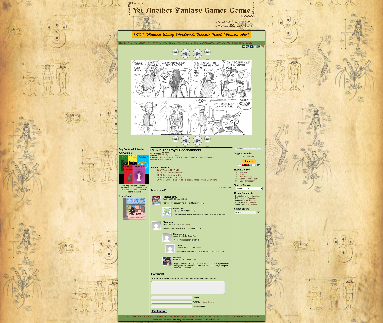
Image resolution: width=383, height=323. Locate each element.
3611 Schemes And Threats (246, 179)
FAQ (179, 43)
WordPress (186, 320)
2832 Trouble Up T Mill (168, 170)
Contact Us (223, 43)
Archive (132, 43)
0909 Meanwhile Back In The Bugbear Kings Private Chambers (187, 180)
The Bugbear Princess (205, 157)
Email (259, 46)
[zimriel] (170, 249)
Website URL (199, 306)
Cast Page (169, 43)
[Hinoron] (167, 265)
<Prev (185, 59)
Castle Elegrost (164, 159)
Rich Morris (167, 320)
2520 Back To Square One (169, 175)
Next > (197, 59)
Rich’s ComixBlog (204, 43)
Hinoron (177, 257)
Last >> (207, 59)
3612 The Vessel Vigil (244, 177)
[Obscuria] (156, 226)
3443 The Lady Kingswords (170, 172)
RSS (262, 46)
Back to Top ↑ (222, 320)
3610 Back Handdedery (245, 181)
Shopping (144, 43)
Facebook (251, 46)
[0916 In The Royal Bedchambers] (191, 134)
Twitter (255, 46)
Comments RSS (225, 187)
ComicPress (198, 320)
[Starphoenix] (167, 237)
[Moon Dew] (167, 212)
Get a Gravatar (209, 302)
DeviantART (244, 46)
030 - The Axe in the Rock (168, 155)
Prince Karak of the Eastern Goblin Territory (177, 157)
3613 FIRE (239, 175)
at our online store (139, 188)
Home (122, 43)
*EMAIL (204, 302)
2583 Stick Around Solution (170, 177)
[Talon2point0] (156, 200)
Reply (185, 199)
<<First (176, 59)
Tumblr (247, 46)
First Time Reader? (243, 43)
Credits (187, 43)
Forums (156, 43)
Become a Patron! (249, 156)
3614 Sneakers (241, 173)
